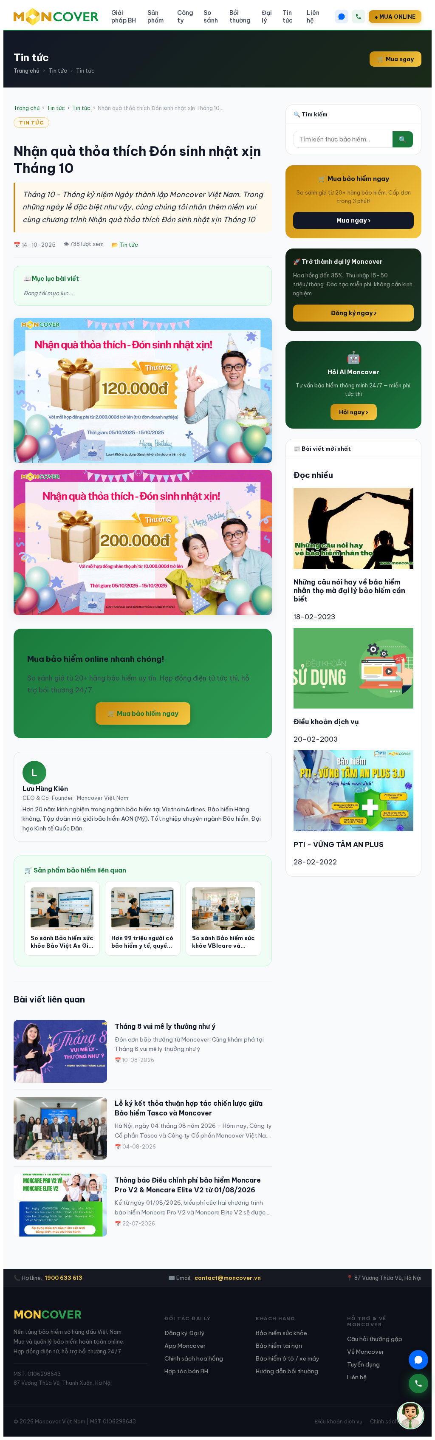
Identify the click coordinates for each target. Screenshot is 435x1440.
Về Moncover (365, 1351)
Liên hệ (313, 16)
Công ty (185, 16)
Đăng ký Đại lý (184, 1333)
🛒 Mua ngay (395, 59)
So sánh (210, 16)
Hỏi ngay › (353, 412)
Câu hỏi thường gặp (374, 1339)
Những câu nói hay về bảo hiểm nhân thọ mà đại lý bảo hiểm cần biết (349, 590)
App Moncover (185, 1346)
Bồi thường (240, 16)
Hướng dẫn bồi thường (287, 1371)
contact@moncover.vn (228, 1277)
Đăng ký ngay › (353, 313)
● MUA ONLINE (395, 16)
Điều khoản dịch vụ (326, 721)
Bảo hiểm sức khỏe (281, 1333)
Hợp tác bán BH (186, 1371)
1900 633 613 (63, 1277)
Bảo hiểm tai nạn (279, 1346)
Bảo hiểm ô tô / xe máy (287, 1358)
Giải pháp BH (123, 16)
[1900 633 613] (358, 16)
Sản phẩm (155, 16)
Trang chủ (27, 70)
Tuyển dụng (363, 1364)
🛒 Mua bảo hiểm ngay (142, 713)
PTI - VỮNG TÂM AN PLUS (339, 844)
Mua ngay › (353, 220)
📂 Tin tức (124, 244)
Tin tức (287, 16)
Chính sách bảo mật (395, 1421)
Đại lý (267, 16)
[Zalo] (341, 16)
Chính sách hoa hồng (193, 1358)
